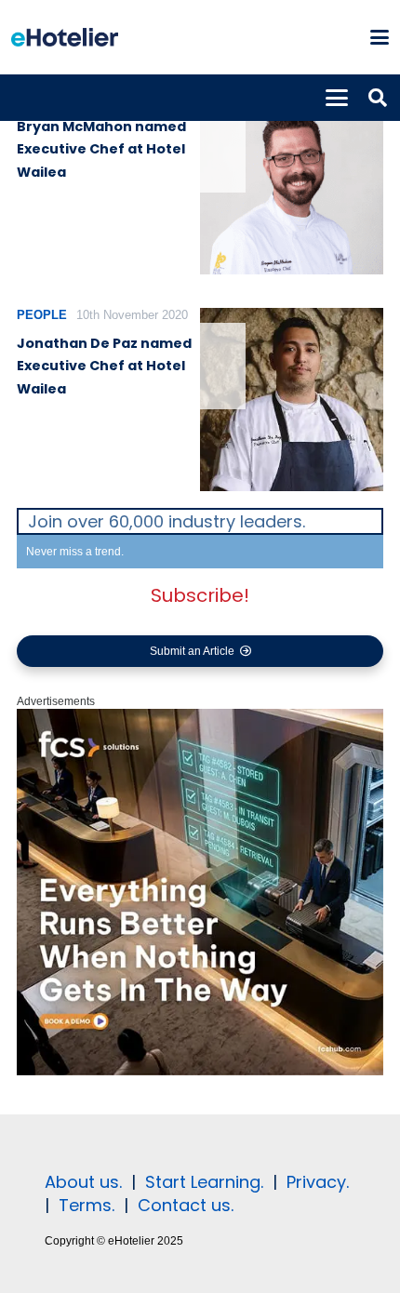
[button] (379, 37)
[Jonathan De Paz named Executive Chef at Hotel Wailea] (291, 399)
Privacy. (318, 1181)
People (42, 315)
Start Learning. (201, 1181)
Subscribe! (200, 595)
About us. (83, 1181)
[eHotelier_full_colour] (64, 37)
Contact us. (185, 1205)
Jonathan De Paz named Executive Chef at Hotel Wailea (104, 366)
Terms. (86, 1205)
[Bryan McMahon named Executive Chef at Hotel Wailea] (291, 182)
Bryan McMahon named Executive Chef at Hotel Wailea (101, 149)
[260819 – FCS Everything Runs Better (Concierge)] (200, 1071)
